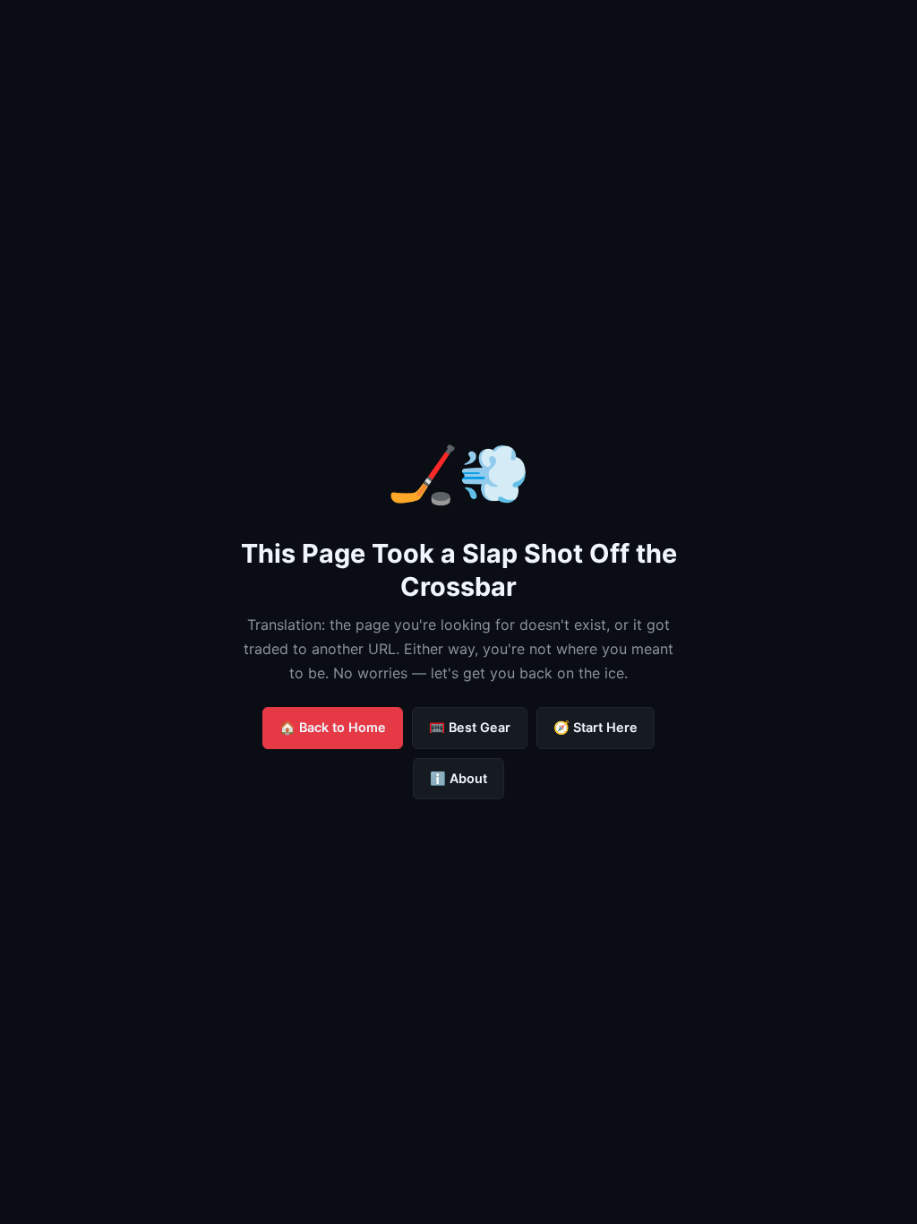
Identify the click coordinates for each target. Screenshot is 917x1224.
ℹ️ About (458, 778)
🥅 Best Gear (469, 727)
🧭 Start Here (595, 727)
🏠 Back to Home (332, 727)
